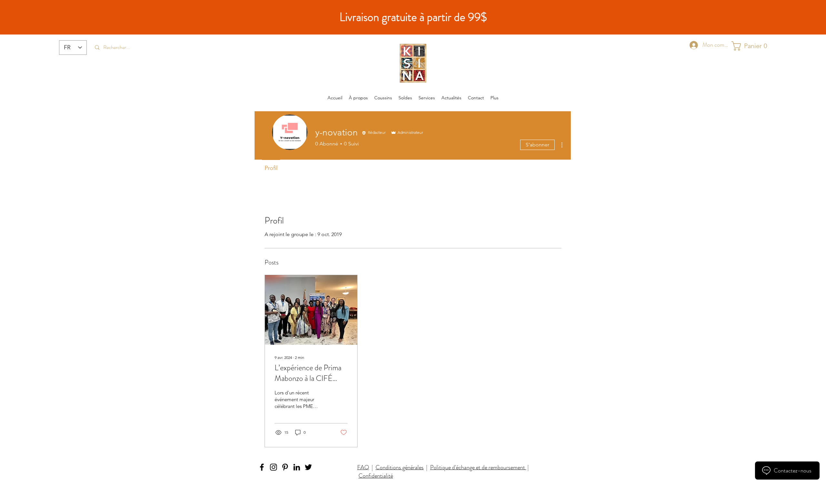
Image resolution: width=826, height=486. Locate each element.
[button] (749, 46)
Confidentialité (375, 475)
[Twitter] (308, 467)
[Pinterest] (285, 467)
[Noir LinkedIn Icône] (296, 467)
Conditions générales (400, 467)
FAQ (363, 467)
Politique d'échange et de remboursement (478, 467)
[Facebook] (262, 467)
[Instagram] (273, 467)
